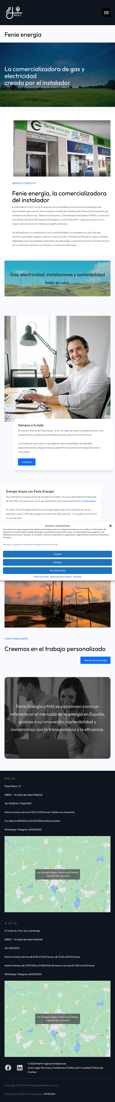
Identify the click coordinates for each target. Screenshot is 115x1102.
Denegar (57, 562)
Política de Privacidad (32, 544)
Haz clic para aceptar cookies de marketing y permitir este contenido (57, 874)
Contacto (27, 461)
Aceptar (57, 554)
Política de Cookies (50, 544)
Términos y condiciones (12, 544)
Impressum (77, 576)
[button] (110, 525)
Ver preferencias (58, 570)
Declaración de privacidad (60, 576)
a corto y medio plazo (84, 500)
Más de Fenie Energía (95, 660)
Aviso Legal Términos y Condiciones (47, 1067)
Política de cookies (41, 576)
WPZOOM (49, 1093)
